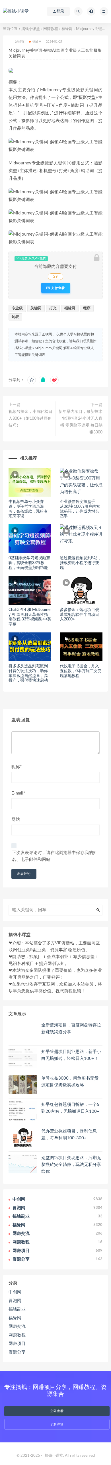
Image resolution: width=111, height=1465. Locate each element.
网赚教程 (50, 29)
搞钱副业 (17, 1309)
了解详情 (57, 1424)
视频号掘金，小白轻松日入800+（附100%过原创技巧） (30, 418)
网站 (15, 819)
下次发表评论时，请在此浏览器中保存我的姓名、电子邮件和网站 (54, 856)
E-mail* (18, 793)
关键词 (36, 308)
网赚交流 (17, 1326)
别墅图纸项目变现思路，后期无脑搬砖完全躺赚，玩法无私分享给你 (71, 1165)
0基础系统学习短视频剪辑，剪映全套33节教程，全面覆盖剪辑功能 (29, 563)
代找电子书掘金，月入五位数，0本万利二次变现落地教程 (80, 671)
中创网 (15, 1292)
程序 (87, 308)
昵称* (16, 767)
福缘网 (67, 29)
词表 (15, 317)
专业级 (17, 308)
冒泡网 (15, 1301)
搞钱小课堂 (30, 29)
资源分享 (17, 1352)
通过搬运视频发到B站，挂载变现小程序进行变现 (81, 563)
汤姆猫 (20, 41)
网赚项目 (17, 1343)
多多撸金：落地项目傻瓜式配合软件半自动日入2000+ (79, 615)
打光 (53, 308)
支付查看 (57, 288)
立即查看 (57, 1411)
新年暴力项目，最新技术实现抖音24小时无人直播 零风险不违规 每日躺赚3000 (80, 422)
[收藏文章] (31, 380)
